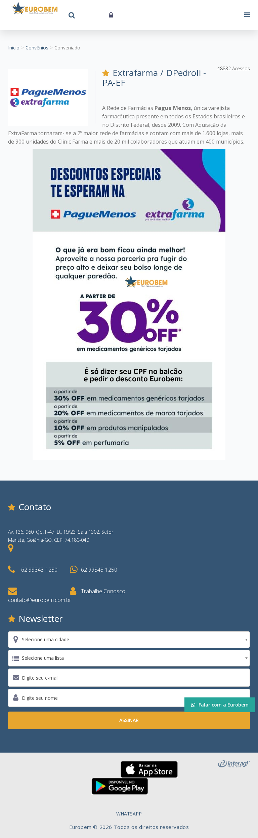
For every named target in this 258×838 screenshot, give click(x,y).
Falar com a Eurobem (224, 704)
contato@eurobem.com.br (39, 600)
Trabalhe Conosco (103, 591)
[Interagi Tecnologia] (234, 763)
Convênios (37, 47)
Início (13, 47)
